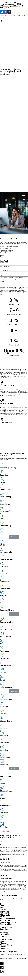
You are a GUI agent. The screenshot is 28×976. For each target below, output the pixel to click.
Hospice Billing (6, 924)
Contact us (4, 948)
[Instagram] (9, 12)
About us (3, 943)
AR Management (6, 917)
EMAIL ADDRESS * (5, 266)
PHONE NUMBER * (5, 270)
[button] (14, 20)
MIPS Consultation (7, 919)
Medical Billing (6, 945)
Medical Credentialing (5, 913)
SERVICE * (3, 274)
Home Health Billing (8, 922)
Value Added (5, 920)
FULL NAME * (4, 263)
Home (2, 941)
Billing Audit (5, 915)
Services (3, 947)
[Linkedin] (2, 12)
